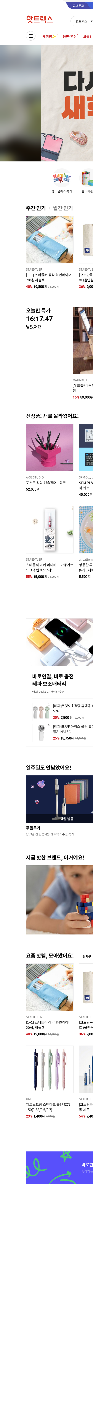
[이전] (26, 239)
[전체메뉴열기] (30, 36)
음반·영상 (70, 36)
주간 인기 (36, 208)
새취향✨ (49, 36)
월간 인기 (63, 208)
